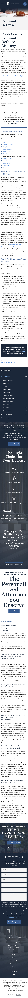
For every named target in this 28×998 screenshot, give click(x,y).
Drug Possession (7, 149)
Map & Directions (14, 950)
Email (3, 884)
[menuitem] (13, 376)
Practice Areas (14, 964)
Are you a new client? (7, 889)
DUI (4, 142)
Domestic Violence (8, 144)
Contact (14, 967)
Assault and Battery (8, 154)
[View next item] (16, 559)
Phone (3, 879)
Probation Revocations (9, 161)
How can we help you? (8, 894)
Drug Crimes (6, 147)
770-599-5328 (14, 938)
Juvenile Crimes (7, 158)
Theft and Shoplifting (8, 151)
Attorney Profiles (14, 961)
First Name (5, 869)
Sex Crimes (6, 165)
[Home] (13, 4)
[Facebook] (14, 974)
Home (14, 958)
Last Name (5, 874)
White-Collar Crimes (8, 163)
